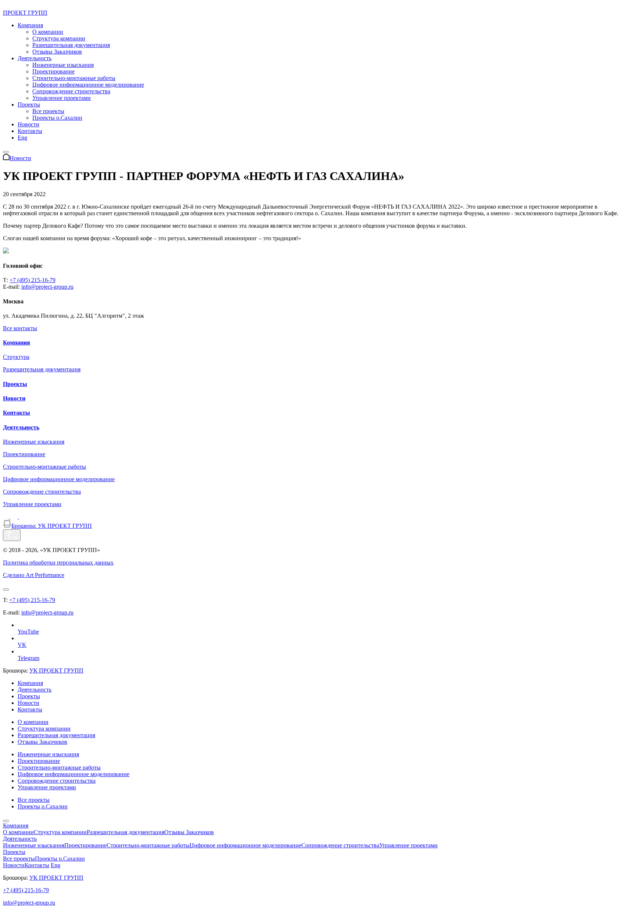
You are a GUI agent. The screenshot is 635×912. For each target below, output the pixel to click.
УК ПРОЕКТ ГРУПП (56, 670)
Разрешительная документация (71, 45)
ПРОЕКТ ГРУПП (25, 13)
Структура (16, 357)
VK (22, 645)
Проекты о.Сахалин (57, 118)
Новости (28, 124)
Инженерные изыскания (63, 65)
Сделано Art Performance (33, 575)
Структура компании (58, 38)
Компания (30, 25)
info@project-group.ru (47, 287)
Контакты (30, 131)
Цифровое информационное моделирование (88, 85)
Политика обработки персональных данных (58, 562)
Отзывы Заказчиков (57, 51)
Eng (22, 137)
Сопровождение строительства (71, 91)
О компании (47, 32)
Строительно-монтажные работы (73, 78)
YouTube (28, 631)
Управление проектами (61, 98)
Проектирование (53, 71)
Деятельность (34, 58)
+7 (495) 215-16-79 (32, 280)
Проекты (29, 104)
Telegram (28, 658)
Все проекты (48, 111)
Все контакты (20, 328)
